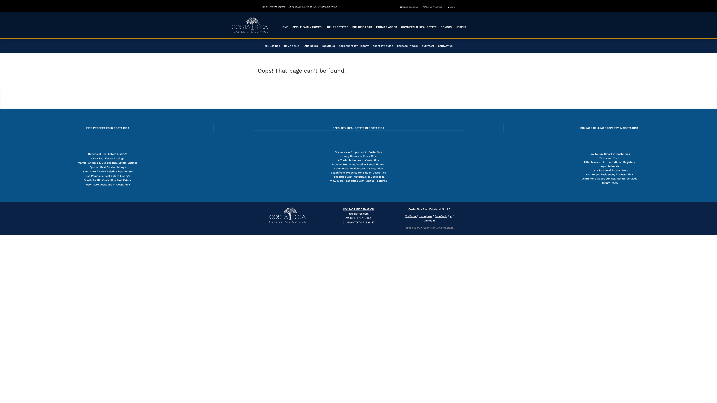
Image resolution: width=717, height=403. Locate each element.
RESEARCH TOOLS (407, 46)
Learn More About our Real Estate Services (609, 178)
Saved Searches (410, 7)
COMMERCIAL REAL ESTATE (419, 27)
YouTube (411, 216)
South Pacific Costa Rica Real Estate (107, 180)
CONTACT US (445, 46)
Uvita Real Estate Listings (107, 158)
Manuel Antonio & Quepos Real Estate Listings (107, 162)
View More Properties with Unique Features (358, 180)
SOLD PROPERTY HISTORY (354, 46)
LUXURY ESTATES (337, 27)
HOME (284, 27)
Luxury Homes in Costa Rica (358, 156)
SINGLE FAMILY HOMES (307, 27)
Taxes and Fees (609, 158)
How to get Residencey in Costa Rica (609, 174)
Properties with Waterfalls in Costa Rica (358, 176)
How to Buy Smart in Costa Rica (609, 153)
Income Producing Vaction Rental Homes (358, 164)
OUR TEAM (428, 46)
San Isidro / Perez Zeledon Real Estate (108, 171)
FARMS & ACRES (386, 27)
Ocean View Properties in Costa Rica (358, 152)
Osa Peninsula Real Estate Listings (108, 175)
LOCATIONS (328, 46)
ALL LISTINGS (272, 46)
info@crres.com (358, 213)
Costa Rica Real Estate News (609, 170)
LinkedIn (429, 220)
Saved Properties (434, 7)
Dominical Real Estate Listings (107, 153)
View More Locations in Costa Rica (107, 184)
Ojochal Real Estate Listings (108, 167)
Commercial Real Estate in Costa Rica (358, 168)
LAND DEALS (310, 46)
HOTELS (461, 27)
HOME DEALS (291, 46)
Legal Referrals (609, 166)
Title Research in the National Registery (609, 162)
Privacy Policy (609, 182)
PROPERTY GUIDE (383, 46)
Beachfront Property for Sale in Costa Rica (358, 172)
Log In (452, 7)
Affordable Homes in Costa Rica (358, 160)
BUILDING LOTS (362, 27)
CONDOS (446, 27)
